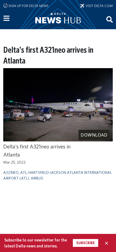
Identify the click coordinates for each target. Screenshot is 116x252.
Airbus (37, 178)
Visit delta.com (98, 6)
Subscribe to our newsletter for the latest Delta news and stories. (35, 242)
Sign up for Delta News (28, 6)
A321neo (11, 172)
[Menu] (6, 18)
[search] (109, 19)
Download (94, 135)
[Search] (109, 19)
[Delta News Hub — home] (58, 25)
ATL (23, 172)
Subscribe (85, 243)
